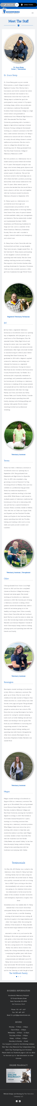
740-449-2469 (21, 1009)
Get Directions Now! (18, 1004)
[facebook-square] (17, 1101)
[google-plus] (20, 1101)
